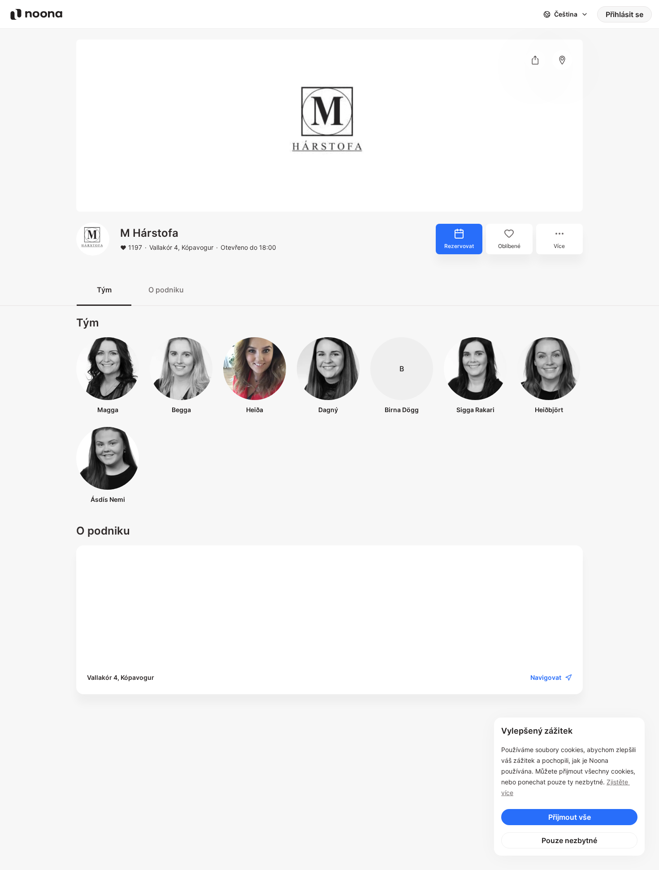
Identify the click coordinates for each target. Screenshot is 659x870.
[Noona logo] (36, 14)
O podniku (166, 289)
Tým (104, 289)
